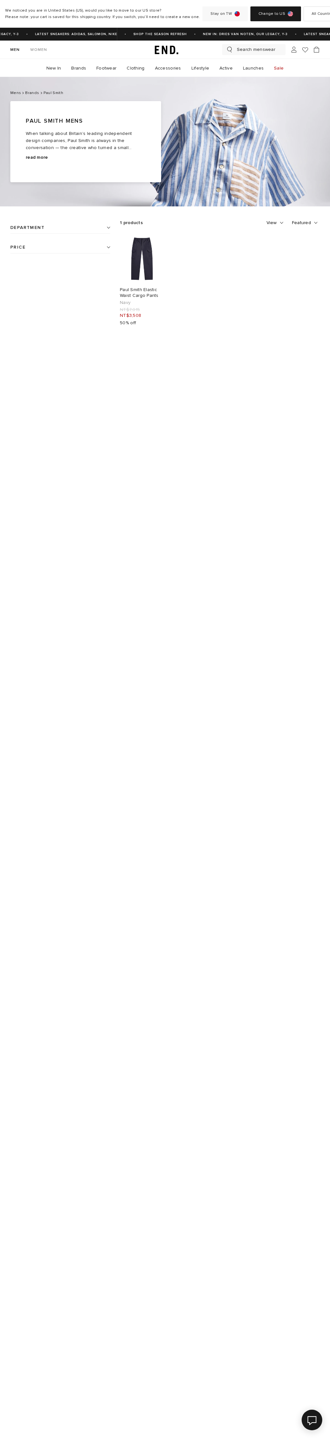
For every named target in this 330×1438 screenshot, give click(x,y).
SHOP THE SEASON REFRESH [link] (156, 34)
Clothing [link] (135, 68)
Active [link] (226, 68)
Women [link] (38, 49)
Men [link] (15, 49)
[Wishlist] (305, 49)
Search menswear (256, 49)
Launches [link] (253, 68)
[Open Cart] (316, 49)
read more (37, 157)
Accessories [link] (168, 68)
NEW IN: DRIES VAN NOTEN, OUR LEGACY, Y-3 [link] (241, 34)
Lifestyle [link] (200, 68)
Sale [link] (279, 68)
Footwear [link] (106, 68)
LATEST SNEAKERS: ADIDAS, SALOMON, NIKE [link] (72, 34)
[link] (165, 49)
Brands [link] (78, 68)
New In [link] (53, 68)
